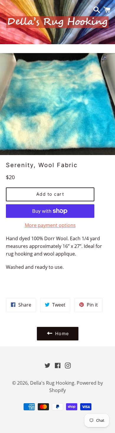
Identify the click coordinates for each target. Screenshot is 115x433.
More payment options (50, 225)
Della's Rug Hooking (52, 383)
